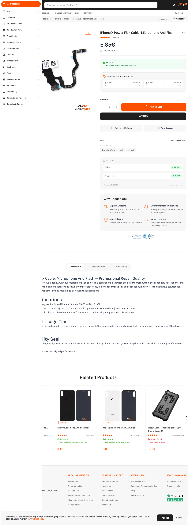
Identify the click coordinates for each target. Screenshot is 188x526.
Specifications (98, 266)
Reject (179, 518)
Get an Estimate (42, 13)
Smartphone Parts (108, 150)
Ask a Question (167, 128)
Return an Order (108, 495)
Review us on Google (175, 486)
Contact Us (89, 13)
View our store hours (176, 185)
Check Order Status (110, 500)
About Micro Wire (174, 481)
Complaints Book (75, 505)
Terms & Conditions (76, 486)
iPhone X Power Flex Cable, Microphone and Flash (79, 19)
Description (75, 266)
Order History (107, 491)
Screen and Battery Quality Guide (144, 486)
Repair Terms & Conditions (79, 495)
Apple (121, 150)
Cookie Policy (73, 491)
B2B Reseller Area (138, 481)
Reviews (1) (121, 266)
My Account (106, 486)
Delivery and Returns (123, 128)
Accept (165, 517)
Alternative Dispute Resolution (80, 500)
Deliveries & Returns (62, 13)
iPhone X (47, 19)
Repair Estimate (137, 495)
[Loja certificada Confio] (143, 236)
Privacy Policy (74, 481)
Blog (77, 13)
